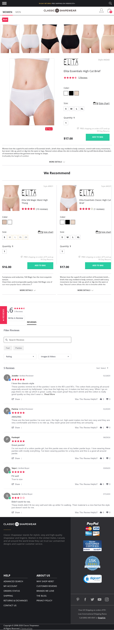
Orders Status (12, 590)
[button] (17, 399)
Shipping (8, 595)
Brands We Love (45, 590)
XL (82, 108)
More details (55, 162)
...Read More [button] (49, 394)
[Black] (71, 93)
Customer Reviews (47, 586)
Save (50, 129)
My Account (10, 586)
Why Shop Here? (45, 581)
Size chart (104, 103)
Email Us (101, 617)
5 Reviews (83, 78)
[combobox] (20, 356)
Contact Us (10, 605)
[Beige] (76, 93)
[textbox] (109, 369)
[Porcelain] (10, 222)
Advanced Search (13, 581)
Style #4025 (106, 186)
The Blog (41, 595)
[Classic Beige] (4, 222)
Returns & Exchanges (16, 600)
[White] (66, 93)
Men (18, 12)
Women (7, 12)
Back (5, 19)
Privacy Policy (44, 600)
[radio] (8, 348)
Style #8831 (48, 186)
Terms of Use (26, 628)
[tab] (13, 318)
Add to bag (97, 137)
